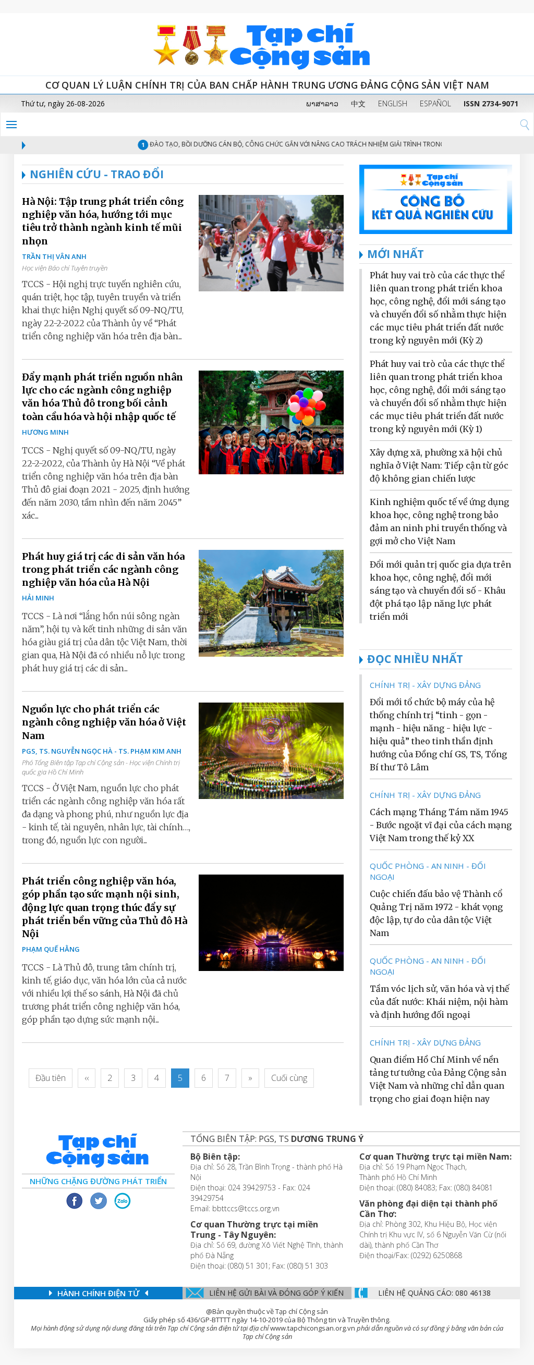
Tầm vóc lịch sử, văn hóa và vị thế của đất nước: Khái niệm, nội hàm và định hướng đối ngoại (439, 1001)
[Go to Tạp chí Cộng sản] (267, 44)
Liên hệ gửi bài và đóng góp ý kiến (276, 1293)
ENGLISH (392, 103)
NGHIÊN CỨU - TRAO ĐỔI (97, 174)
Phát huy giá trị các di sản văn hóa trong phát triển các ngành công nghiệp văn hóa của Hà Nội (103, 569)
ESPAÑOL (435, 103)
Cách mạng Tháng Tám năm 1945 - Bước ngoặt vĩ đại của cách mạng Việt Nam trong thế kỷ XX (441, 825)
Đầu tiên (50, 1078)
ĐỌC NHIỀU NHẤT (415, 658)
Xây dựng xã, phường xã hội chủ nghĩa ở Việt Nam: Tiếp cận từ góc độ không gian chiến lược (439, 465)
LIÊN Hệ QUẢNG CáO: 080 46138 (434, 1293)
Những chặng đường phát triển (98, 1181)
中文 (358, 103)
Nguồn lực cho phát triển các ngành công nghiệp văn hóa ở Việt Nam (104, 722)
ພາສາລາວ (322, 103)
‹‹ (86, 1078)
